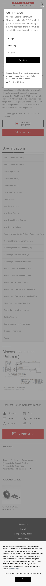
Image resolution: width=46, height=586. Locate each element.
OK (23, 579)
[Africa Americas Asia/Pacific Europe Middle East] (23, 38)
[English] (23, 52)
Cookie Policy (16, 82)
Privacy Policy (14, 569)
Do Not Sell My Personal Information (22, 574)
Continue (23, 60)
